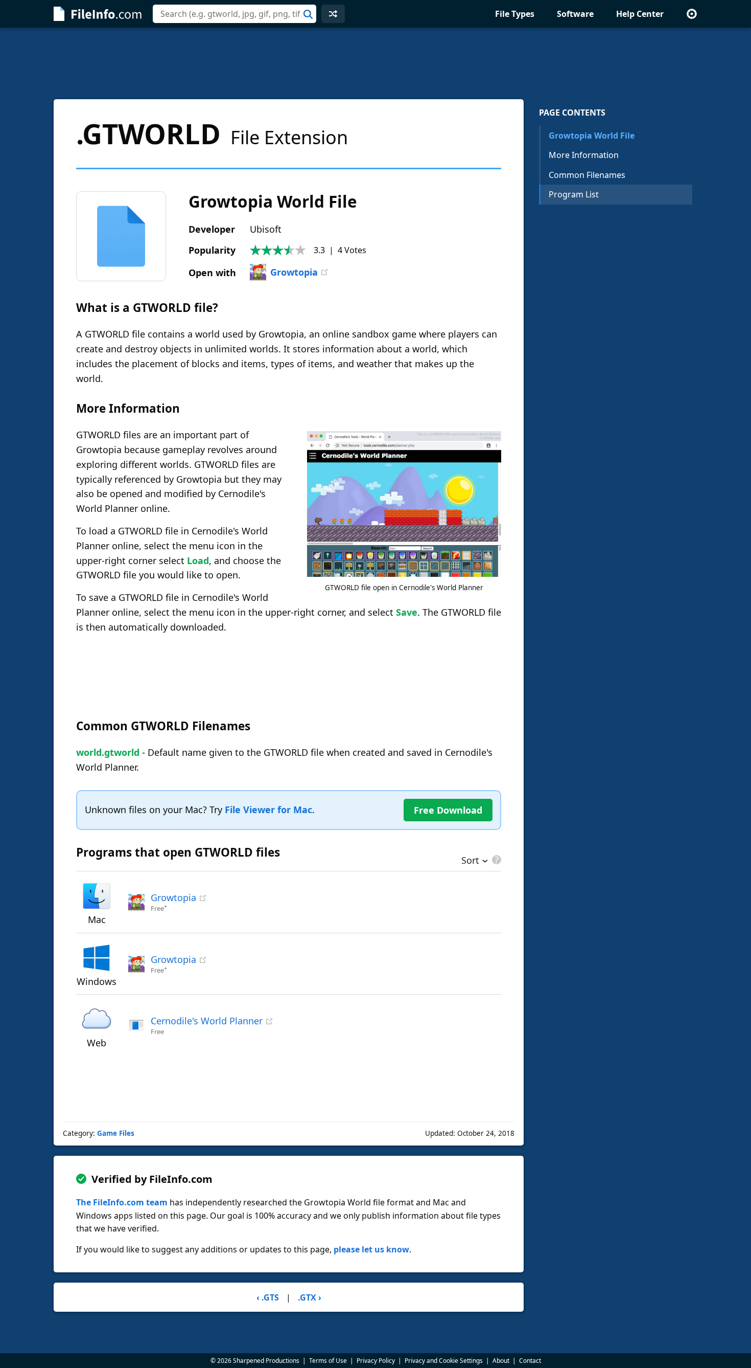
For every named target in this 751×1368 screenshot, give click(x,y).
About (500, 1360)
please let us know (371, 1249)
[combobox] (234, 14)
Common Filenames (587, 175)
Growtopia (294, 272)
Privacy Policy (376, 1360)
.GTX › (309, 1297)
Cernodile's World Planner (207, 1021)
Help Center (640, 13)
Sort (470, 861)
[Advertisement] (375, 63)
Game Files (115, 1133)
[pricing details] (495, 860)
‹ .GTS (267, 1297)
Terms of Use (328, 1360)
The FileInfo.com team (122, 1202)
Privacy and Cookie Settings (444, 1360)
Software (575, 13)
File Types (514, 13)
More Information (584, 155)
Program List (574, 194)
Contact (530, 1360)
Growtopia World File (592, 135)
